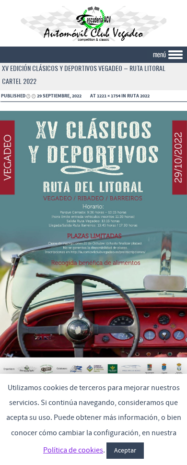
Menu (93, 54)
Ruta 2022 (138, 96)
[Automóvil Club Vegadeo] (93, 40)
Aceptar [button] (125, 450)
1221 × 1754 (108, 96)
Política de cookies (73, 450)
